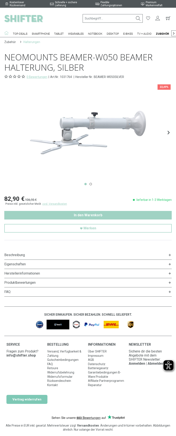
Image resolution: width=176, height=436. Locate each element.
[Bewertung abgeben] (15, 77)
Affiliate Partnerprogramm (106, 380)
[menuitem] (113, 18)
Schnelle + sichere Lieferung (66, 4)
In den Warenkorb (88, 215)
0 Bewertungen (37, 77)
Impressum (95, 355)
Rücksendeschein (59, 380)
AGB (91, 359)
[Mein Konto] (157, 18)
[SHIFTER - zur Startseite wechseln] (23, 18)
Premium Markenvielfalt (154, 4)
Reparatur (95, 385)
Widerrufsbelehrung (60, 372)
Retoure (52, 368)
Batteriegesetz (98, 368)
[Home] (7, 33)
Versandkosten (88, 425)
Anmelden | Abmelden (146, 363)
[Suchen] (138, 18)
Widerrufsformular (60, 376)
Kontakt (52, 385)
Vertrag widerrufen (26, 399)
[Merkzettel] (148, 18)
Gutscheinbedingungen (63, 359)
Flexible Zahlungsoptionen (111, 4)
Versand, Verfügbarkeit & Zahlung (64, 353)
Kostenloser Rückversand (17, 4)
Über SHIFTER (97, 351)
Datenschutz (96, 364)
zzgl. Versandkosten (54, 203)
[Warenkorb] (167, 18)
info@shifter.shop (21, 355)
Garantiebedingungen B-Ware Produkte (104, 374)
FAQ (50, 364)
